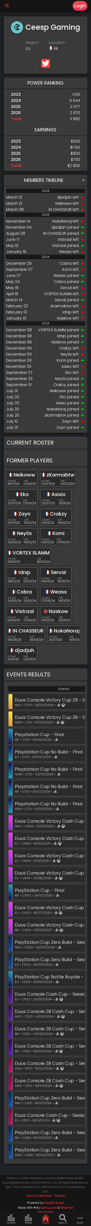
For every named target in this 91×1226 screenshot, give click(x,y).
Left (26, 481)
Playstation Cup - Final (39, 734)
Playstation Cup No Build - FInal (49, 752)
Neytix (66, 354)
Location (57, 42)
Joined (12, 481)
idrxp (67, 312)
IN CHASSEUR (60, 209)
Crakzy (65, 348)
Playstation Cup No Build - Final (49, 769)
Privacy (60, 1196)
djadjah (64, 197)
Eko (68, 372)
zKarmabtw (61, 306)
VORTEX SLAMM (58, 294)
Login (80, 6)
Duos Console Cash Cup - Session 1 (53, 1115)
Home (45, 1222)
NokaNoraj (62, 221)
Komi (67, 269)
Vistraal (65, 239)
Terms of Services (39, 1196)
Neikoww (63, 203)
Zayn (67, 421)
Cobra (65, 263)
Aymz (45, 1208)
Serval (66, 288)
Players (11, 1222)
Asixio (66, 366)
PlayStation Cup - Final (39, 890)
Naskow (64, 318)
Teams (28, 1222)
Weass (65, 251)
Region (32, 42)
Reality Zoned (54, 1203)
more (80, 1222)
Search (62, 1222)
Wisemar (66, 1208)
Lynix (53, 1208)
